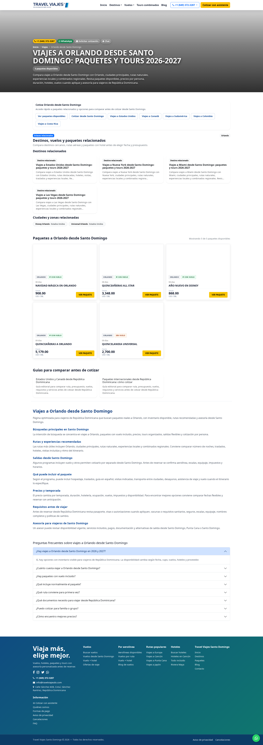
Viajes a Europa (154, 652)
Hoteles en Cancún (180, 656)
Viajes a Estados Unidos (122, 116)
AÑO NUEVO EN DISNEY (183, 285)
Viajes (45, 47)
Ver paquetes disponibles (51, 116)
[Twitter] (42, 672)
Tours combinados (148, 5)
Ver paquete (85, 294)
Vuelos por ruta (126, 656)
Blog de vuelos (126, 664)
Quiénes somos (41, 707)
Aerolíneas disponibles (130, 652)
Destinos (199, 656)
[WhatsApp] (47, 672)
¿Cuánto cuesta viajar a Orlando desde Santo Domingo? (68, 568)
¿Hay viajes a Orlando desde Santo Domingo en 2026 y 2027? (71, 551)
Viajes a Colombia (203, 116)
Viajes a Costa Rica (48, 123)
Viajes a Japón (153, 664)
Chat (107, 41)
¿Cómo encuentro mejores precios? (56, 616)
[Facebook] (34, 672)
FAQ (35, 723)
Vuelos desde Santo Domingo (98, 656)
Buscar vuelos (90, 652)
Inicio (103, 5)
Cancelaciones (40, 719)
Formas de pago (41, 710)
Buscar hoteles (178, 652)
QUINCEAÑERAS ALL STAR (118, 285)
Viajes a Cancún (154, 656)
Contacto (199, 668)
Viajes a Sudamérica (176, 116)
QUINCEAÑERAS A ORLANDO (53, 344)
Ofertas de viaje (91, 664)
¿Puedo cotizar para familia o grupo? (57, 608)
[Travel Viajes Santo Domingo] (51, 5)
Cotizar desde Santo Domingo (88, 116)
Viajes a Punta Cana (156, 660)
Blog (164, 5)
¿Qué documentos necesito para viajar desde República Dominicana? (75, 600)
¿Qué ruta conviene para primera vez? (58, 592)
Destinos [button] (114, 5)
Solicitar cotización (88, 41)
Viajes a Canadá (150, 116)
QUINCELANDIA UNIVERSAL (119, 344)
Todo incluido (178, 660)
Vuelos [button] (128, 5)
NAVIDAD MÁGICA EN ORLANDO (55, 285)
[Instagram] (38, 672)
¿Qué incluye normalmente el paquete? (58, 584)
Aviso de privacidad (43, 715)
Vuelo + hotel (90, 660)
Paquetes (199, 660)
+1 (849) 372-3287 (185, 5)
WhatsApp (66, 41)
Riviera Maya (177, 664)
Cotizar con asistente (215, 5)
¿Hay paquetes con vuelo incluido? (55, 576)
